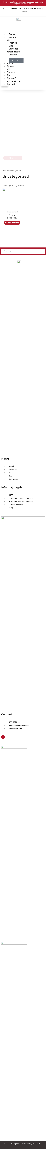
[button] (4, 60)
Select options (12, 223)
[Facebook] (3, 737)
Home (5, 170)
